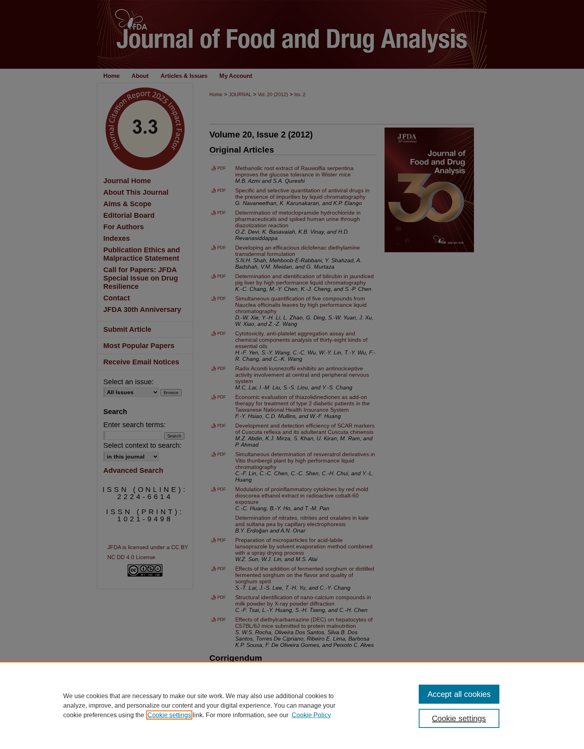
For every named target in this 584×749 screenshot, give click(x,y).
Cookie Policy (311, 715)
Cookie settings (169, 715)
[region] (292, 705)
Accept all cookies (459, 694)
